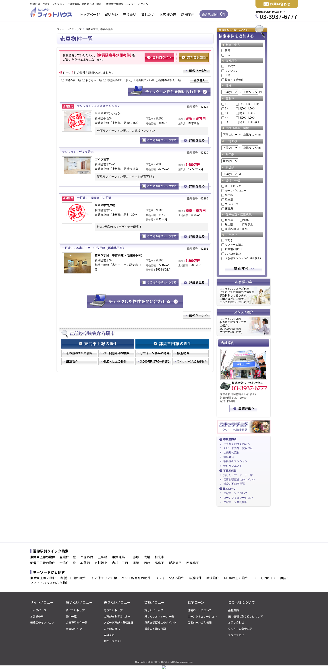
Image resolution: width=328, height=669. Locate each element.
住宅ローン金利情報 (235, 502)
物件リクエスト (232, 465)
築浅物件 (212, 578)
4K (226, 117)
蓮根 (136, 563)
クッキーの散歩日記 (240, 628)
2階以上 (248, 224)
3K (226, 113)
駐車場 (229, 199)
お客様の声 (168, 14)
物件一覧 (71, 616)
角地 (246, 220)
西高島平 (192, 563)
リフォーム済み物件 (170, 578)
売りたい (129, 14)
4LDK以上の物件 (236, 578)
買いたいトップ (75, 610)
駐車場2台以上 (234, 249)
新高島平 (175, 563)
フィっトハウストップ (69, 29)
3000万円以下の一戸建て (271, 578)
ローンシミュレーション (238, 497)
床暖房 (229, 208)
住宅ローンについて (235, 493)
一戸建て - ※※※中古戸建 (94, 197)
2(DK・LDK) (247, 108)
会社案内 (233, 610)
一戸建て (230, 66)
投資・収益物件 (234, 79)
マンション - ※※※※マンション (98, 106)
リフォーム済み (234, 244)
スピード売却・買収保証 (238, 448)
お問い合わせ (280, 4)
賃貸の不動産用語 (234, 483)
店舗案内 (188, 14)
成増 (147, 557)
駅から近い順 (94, 80)
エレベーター (233, 204)
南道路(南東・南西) (236, 228)
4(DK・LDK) (247, 117)
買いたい (111, 14)
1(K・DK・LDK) (249, 104)
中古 (227, 54)
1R (226, 104)
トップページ (90, 14)
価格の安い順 (73, 80)
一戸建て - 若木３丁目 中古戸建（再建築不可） (93, 248)
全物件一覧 (68, 557)
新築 (227, 50)
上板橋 (103, 557)
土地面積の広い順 (143, 80)
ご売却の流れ (231, 452)
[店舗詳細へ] (243, 411)
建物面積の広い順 (117, 80)
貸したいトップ (153, 610)
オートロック (233, 186)
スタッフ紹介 (236, 635)
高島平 (159, 563)
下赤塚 (134, 557)
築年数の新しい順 (170, 80)
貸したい (148, 14)
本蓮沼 (85, 563)
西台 (147, 563)
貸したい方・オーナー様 (238, 475)
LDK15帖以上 (233, 253)
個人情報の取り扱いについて (245, 616)
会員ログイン (74, 628)
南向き (229, 240)
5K (226, 122)
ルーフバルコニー (235, 190)
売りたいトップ (113, 610)
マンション (231, 70)
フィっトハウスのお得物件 (49, 583)
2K (226, 108)
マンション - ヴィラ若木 (77, 152)
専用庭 (229, 195)
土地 (227, 75)
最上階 (229, 224)
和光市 (159, 557)
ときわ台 (86, 557)
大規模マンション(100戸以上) (243, 258)
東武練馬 (118, 557)
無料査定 (228, 457)
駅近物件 (195, 578)
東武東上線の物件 (43, 578)
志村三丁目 (120, 563)
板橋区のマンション (235, 461)
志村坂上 (101, 563)
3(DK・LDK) (247, 113)
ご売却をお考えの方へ (236, 443)
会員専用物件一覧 (76, 622)
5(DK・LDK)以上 (249, 122)
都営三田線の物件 (73, 578)
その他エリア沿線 (104, 578)
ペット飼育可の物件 (136, 578)
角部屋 (229, 220)
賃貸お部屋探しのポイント (239, 479)
